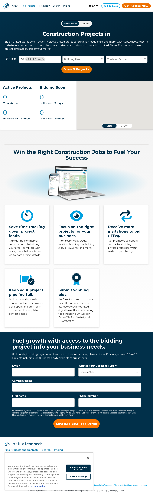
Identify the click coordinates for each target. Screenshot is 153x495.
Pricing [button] (66, 5)
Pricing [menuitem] (58, 450)
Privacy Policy (68, 415)
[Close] (88, 458)
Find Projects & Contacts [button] (28, 6)
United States (70, 23)
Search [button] (56, 5)
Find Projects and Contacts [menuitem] (21, 450)
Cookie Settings (78, 477)
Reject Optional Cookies (78, 468)
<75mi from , (34, 59)
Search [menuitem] (46, 450)
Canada (85, 23)
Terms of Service (51, 415)
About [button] (15, 5)
